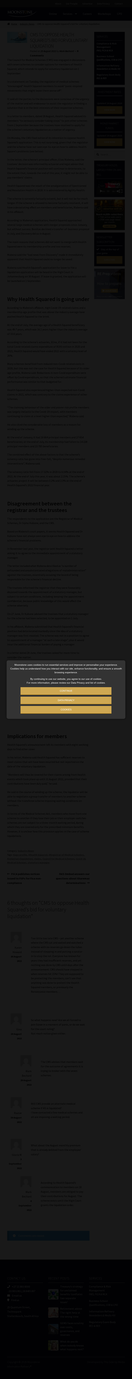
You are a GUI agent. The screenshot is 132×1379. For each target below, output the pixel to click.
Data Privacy (66, 700)
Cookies (66, 709)
